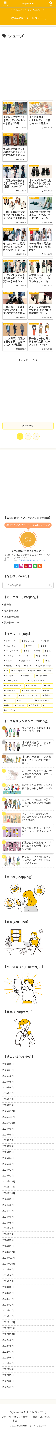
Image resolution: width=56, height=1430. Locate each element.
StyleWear (28, 3)
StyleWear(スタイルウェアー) (28, 551)
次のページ (28, 425)
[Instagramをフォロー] (21, 566)
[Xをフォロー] (16, 566)
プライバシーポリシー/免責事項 (14, 1419)
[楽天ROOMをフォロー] (30, 566)
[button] (50, 585)
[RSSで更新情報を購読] (39, 566)
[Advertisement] (28, 68)
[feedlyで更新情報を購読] (35, 566)
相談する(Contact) (41, 1417)
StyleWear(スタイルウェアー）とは (33, 560)
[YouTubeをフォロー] (26, 566)
